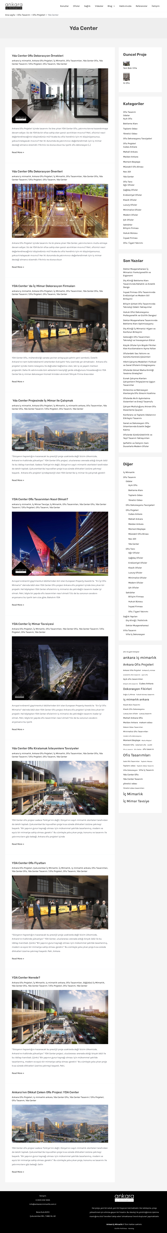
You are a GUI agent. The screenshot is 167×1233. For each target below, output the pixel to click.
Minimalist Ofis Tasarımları (135, 731)
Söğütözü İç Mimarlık (93, 982)
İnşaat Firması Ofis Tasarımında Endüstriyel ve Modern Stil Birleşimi (139, 295)
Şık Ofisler (128, 219)
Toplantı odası (129, 766)
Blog (110, 6)
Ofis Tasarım (49, 64)
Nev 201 (127, 171)
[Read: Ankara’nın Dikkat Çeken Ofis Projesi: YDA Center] (60, 1123)
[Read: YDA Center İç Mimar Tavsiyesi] (60, 668)
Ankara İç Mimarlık (114, 1224)
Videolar (99, 6)
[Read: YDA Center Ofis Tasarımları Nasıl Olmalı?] (60, 543)
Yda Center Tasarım (33, 408)
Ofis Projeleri (35, 64)
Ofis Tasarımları (74, 60)
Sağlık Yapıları (130, 616)
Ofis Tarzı (127, 181)
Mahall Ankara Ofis (133, 718)
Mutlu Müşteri (147, 740)
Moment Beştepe (131, 161)
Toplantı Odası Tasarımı (145, 766)
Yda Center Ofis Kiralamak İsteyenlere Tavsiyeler (45, 748)
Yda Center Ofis (90, 60)
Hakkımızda (125, 6)
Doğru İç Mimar (129, 694)
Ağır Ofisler (128, 185)
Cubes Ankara (130, 146)
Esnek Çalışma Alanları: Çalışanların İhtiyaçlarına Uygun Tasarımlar (139, 381)
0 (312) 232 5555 (43, 1200)
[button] (113, 6)
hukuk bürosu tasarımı (145, 694)
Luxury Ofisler (130, 204)
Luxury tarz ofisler (130, 714)
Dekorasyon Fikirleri (137, 689)
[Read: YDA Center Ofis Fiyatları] (60, 902)
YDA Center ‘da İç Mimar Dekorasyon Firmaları (43, 286)
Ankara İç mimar (148, 670)
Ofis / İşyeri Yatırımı (133, 243)
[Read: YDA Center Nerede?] (60, 1016)
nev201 (149, 745)
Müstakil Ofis (128, 745)
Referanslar (141, 6)
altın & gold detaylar (131, 652)
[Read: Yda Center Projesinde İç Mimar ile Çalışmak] (60, 432)
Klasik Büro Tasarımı (131, 705)
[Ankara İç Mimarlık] (124, 1198)
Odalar (126, 115)
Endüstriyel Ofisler (132, 195)
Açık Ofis (127, 118)
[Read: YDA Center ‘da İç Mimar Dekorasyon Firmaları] (60, 325)
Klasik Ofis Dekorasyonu (134, 709)
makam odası (146, 722)
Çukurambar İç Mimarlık (45, 868)
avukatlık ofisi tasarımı (131, 675)
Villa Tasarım (129, 630)
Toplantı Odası (130, 128)
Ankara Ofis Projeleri (42, 60)
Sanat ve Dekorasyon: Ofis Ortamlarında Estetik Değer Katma (137, 426)
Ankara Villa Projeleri (132, 670)
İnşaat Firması (130, 238)
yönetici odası (130, 783)
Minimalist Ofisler (132, 209)
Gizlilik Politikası (121, 1228)
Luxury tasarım (145, 714)
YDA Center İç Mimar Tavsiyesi (33, 624)
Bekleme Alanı (130, 123)
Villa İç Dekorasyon (135, 634)
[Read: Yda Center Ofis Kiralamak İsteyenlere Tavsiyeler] (60, 787)
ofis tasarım (148, 749)
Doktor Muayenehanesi (137, 625)
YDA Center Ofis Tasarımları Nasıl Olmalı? (40, 499)
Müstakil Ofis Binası (133, 166)
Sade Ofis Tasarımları (131, 761)
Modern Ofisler (130, 214)
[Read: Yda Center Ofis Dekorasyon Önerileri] (60, 210)
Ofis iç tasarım (128, 749)
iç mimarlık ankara (75, 405)
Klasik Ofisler (130, 200)
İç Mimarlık (59, 60)
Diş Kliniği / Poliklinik (137, 620)
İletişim (156, 6)
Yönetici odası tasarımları (133, 788)
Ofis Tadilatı (138, 749)
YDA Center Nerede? (26, 977)
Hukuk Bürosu (130, 233)
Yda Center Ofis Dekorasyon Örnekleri (37, 55)
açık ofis (145, 675)
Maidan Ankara (130, 156)
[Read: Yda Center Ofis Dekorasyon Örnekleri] (60, 95)
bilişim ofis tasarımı (130, 684)
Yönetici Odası (130, 133)
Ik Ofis (126, 83)
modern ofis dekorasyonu (132, 736)
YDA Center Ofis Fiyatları (29, 863)
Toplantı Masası (146, 761)
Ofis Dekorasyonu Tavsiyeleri (137, 138)
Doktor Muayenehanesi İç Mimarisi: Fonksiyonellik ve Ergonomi (137, 272)
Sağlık (87, 6)
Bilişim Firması (131, 228)
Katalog (131, 1228)
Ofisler (76, 6)
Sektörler (127, 224)
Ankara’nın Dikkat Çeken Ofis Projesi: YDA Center (45, 1092)
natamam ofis (140, 745)
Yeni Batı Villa (130, 68)
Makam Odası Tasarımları (133, 727)
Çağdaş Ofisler (130, 190)
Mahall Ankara (130, 151)
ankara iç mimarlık (21, 60)
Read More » (18, 152)
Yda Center (61, 64)
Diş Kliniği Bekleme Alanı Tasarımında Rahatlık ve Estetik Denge (139, 283)
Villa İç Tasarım (146, 770)
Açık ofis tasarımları (133, 679)
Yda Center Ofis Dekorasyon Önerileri (37, 171)
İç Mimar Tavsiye (40, 504)
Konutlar (64, 6)
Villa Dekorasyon (130, 770)
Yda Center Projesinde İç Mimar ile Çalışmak (42, 400)
